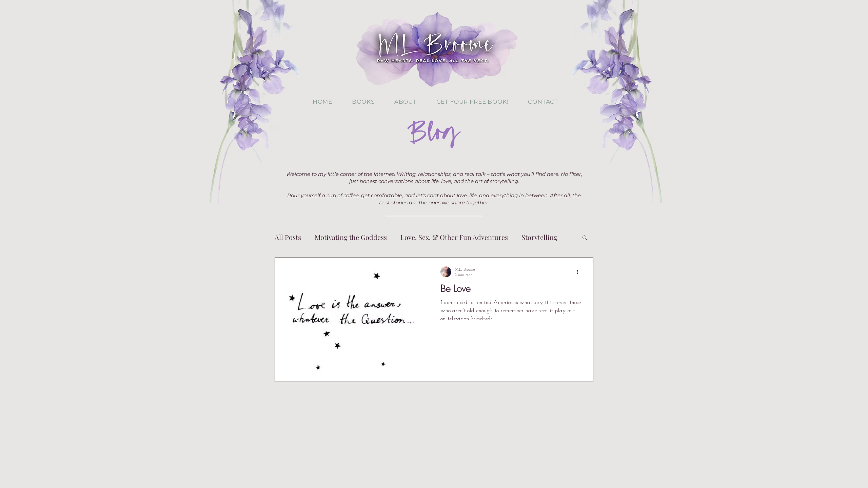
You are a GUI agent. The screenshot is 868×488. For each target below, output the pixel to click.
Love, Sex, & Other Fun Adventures (454, 237)
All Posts (288, 237)
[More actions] (580, 272)
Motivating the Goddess (351, 237)
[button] (584, 238)
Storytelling (539, 237)
